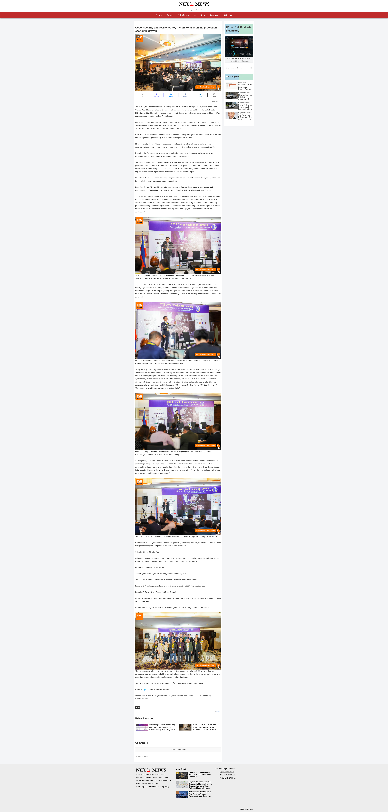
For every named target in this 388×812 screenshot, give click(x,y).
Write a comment (178, 749)
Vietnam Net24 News (227, 775)
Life (139, 707)
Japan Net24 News (227, 772)
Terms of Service (150, 787)
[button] (214, 95)
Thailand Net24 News (228, 778)
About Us (139, 787)
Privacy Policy (163, 787)
